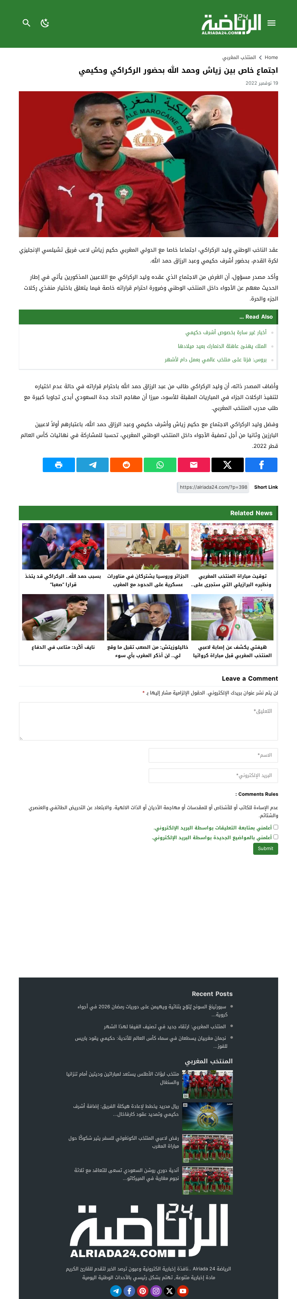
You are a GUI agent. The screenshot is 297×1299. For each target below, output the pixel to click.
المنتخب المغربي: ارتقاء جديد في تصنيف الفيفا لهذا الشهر (165, 1026)
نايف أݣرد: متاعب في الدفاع (63, 647)
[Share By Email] (194, 465)
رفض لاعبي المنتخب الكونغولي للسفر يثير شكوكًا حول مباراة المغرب (123, 1142)
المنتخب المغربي (239, 57)
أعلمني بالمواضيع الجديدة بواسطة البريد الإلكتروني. (212, 838)
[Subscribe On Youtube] (183, 1291)
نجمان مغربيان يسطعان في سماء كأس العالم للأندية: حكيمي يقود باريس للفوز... (151, 1042)
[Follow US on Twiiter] (169, 1291)
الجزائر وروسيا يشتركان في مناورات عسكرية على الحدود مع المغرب (148, 580)
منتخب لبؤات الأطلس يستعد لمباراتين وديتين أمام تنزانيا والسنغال (122, 1077)
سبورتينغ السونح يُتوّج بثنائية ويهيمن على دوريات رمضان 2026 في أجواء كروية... (152, 1010)
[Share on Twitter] (227, 465)
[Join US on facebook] (129, 1291)
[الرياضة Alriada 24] (148, 1230)
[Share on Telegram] (92, 465)
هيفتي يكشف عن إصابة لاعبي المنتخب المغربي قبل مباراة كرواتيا (232, 651)
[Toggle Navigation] (273, 24)
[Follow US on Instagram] (156, 1291)
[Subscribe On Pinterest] (142, 1291)
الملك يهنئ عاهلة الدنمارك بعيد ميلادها (222, 346)
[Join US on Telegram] (116, 1291)
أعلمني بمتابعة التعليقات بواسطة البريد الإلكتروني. (213, 828)
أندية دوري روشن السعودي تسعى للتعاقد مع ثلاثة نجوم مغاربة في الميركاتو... (126, 1174)
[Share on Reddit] (126, 465)
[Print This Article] (59, 465)
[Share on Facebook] (261, 465)
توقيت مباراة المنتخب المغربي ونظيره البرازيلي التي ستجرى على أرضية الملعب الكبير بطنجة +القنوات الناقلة (232, 589)
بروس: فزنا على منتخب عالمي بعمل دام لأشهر (216, 360)
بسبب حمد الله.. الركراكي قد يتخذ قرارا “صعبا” (63, 580)
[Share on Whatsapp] (160, 465)
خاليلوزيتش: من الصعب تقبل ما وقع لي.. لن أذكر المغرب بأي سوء (147, 651)
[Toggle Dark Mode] (45, 24)
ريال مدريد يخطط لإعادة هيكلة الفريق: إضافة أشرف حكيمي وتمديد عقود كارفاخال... (126, 1110)
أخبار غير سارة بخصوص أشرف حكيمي (226, 332)
